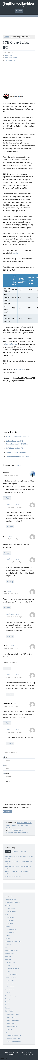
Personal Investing (10, 996)
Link (12, 473)
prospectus (20, 369)
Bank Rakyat (10, 932)
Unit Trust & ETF (12, 975)
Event (6, 947)
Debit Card (10, 923)
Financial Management (11, 950)
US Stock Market (12, 1026)
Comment (6, 781)
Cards (6, 914)
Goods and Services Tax (14, 1035)
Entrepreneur (8, 944)
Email (5, 765)
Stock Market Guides (13, 1020)
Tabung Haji (10, 972)
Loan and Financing (10, 978)
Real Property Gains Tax (14, 1041)
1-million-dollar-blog (10, 899)
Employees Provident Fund (13, 941)
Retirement (8, 1002)
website (15, 253)
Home (6, 36)
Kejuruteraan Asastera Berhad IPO (19, 456)
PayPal (9, 993)
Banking (7, 905)
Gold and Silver (9, 953)
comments (8, 55)
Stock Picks (10, 1023)
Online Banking (11, 911)
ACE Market (8, 60)
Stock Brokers (11, 1017)
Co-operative (8, 926)
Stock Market (9, 1011)
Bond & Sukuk (11, 962)
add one (19, 465)
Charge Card (10, 917)
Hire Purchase (11, 981)
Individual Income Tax (13, 1038)
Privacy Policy (27, 1054)
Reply (8, 498)
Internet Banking (11, 344)
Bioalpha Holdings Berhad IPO (17, 437)
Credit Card (10, 920)
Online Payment (9, 990)
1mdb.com (10, 504)
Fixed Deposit (11, 908)
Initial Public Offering (11, 57)
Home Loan (10, 984)
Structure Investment (13, 969)
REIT (8, 966)
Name (5, 757)
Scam (6, 1005)
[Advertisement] (19, 26)
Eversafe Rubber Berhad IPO (17, 452)
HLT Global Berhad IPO (14, 448)
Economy (7, 938)
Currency (7, 935)
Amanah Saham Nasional (12, 902)
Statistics (7, 1008)
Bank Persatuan (11, 929)
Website (6, 773)
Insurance (8, 956)
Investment (8, 959)
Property (7, 999)
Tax (6, 1032)
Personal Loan (11, 987)
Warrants (9, 1029)
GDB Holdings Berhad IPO (12, 876)
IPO (14, 60)
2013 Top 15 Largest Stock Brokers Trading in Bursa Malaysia (19, 825)
